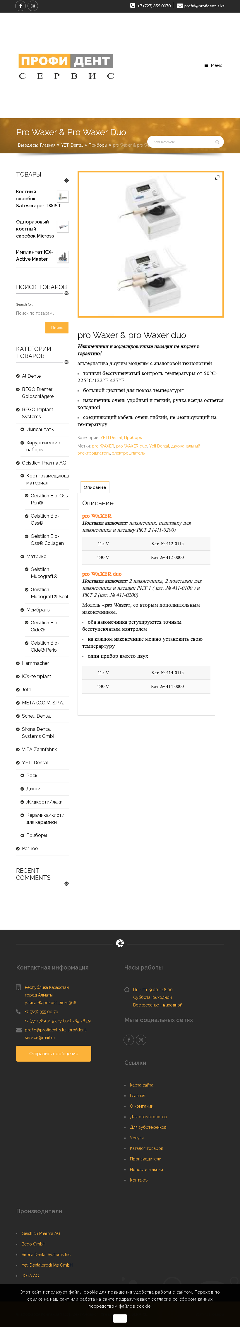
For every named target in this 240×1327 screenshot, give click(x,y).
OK (120, 1318)
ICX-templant (36, 676)
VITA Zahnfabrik (39, 749)
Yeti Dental (159, 446)
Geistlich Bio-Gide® (45, 626)
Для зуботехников (148, 1127)
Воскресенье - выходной (157, 1005)
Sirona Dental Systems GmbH (39, 732)
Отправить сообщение (53, 1053)
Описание (95, 487)
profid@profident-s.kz (45, 1030)
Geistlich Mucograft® (44, 573)
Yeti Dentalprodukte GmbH (47, 1265)
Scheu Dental (36, 716)
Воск (31, 775)
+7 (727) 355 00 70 (41, 1011)
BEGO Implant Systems (37, 413)
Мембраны (38, 610)
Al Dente (31, 376)
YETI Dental (72, 145)
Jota (26, 689)
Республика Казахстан (47, 987)
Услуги (137, 1138)
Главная (47, 145)
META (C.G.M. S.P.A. (43, 703)
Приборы (98, 145)
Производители (145, 1159)
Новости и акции (146, 1169)
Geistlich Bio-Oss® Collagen (47, 539)
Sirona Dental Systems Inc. (46, 1254)
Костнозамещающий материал (47, 479)
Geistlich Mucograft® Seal (49, 593)
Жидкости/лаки (44, 802)
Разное (30, 848)
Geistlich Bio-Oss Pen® (49, 499)
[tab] (94, 487)
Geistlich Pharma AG (44, 463)
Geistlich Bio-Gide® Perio (45, 646)
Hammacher (35, 663)
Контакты (139, 1180)
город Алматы (39, 995)
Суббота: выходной (152, 997)
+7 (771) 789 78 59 (74, 1020)
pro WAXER (103, 446)
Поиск (57, 327)
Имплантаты (40, 429)
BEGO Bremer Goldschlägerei (38, 393)
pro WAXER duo (131, 446)
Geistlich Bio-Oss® (45, 519)
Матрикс (36, 556)
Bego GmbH (34, 1244)
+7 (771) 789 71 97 (40, 1020)
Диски (33, 789)
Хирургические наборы (43, 446)
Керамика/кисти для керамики (45, 818)
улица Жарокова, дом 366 (50, 1002)
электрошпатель (128, 453)
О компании (141, 1106)
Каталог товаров (146, 1148)
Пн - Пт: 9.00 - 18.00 (153, 989)
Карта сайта (141, 1085)
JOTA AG (30, 1275)
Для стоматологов (148, 1116)
